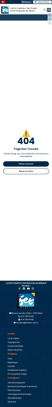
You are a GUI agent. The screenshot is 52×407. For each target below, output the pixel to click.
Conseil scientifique (15, 346)
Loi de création (13, 338)
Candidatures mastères (17, 370)
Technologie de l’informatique (19, 394)
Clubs (10, 359)
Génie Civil (12, 402)
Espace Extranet (43, 2)
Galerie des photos (15, 350)
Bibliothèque (13, 362)
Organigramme (14, 342)
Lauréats (11, 366)
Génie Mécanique (14, 398)
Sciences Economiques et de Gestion (22, 386)
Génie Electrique (14, 390)
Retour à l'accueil (26, 164)
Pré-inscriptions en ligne (17, 374)
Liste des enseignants (16, 383)
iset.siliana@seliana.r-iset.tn (27, 323)
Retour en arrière (26, 171)
